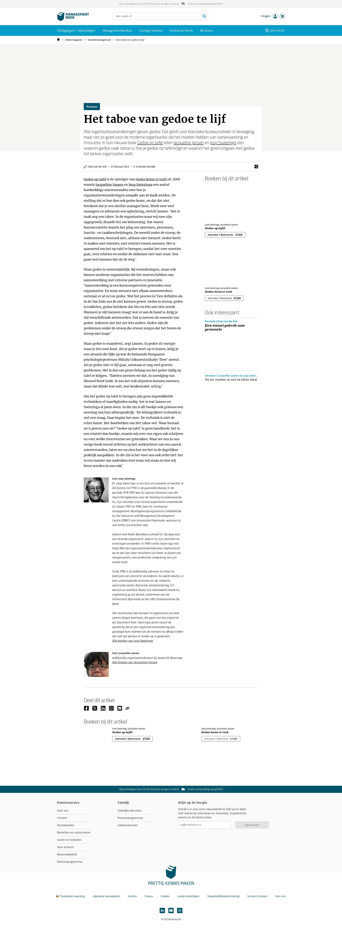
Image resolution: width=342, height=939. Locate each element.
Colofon (132, 896)
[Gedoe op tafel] (217, 201)
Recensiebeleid (67, 854)
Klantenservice (68, 803)
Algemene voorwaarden (106, 896)
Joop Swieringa (223, 142)
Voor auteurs (65, 847)
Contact (62, 818)
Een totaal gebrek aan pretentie (225, 327)
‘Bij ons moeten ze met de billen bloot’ (231, 379)
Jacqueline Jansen (188, 142)
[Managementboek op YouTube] (171, 910)
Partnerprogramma (69, 861)
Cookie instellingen (188, 896)
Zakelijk (123, 803)
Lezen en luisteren (69, 840)
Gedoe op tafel (150, 142)
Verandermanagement (99, 39)
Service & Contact (257, 896)
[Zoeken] (204, 16)
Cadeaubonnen (128, 825)
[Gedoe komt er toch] (217, 265)
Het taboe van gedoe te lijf (130, 39)
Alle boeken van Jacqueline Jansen (134, 662)
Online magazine (73, 39)
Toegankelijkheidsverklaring (223, 896)
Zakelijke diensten (130, 810)
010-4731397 (277, 30)
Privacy (149, 896)
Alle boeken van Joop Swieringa (132, 640)
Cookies (165, 896)
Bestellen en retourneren (73, 832)
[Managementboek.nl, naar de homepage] (73, 20)
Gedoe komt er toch (151, 179)
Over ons (63, 810)
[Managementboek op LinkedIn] (162, 910)
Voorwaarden (65, 825)
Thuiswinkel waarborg (72, 896)
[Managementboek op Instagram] (179, 910)
